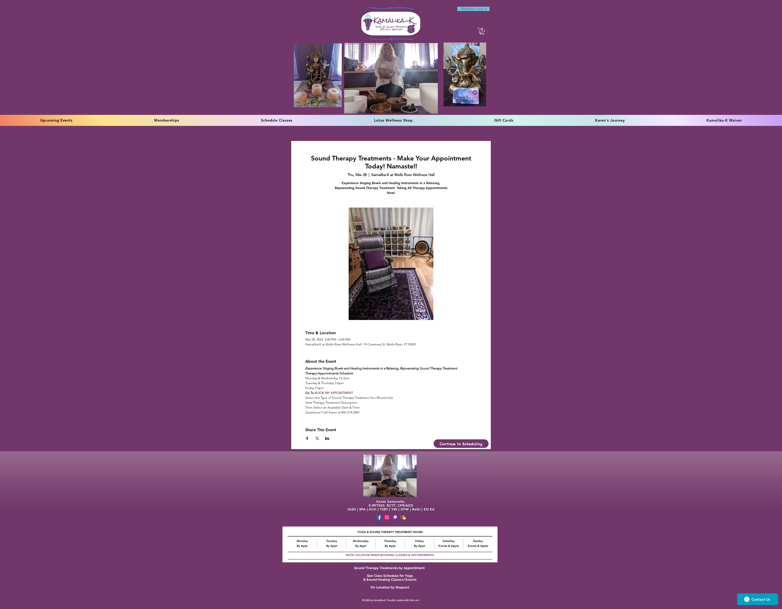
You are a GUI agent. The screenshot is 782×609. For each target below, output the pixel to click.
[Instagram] (387, 517)
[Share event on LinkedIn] (327, 438)
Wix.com (415, 600)
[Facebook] (378, 517)
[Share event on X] (317, 438)
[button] (482, 31)
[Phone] (395, 517)
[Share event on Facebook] (307, 438)
